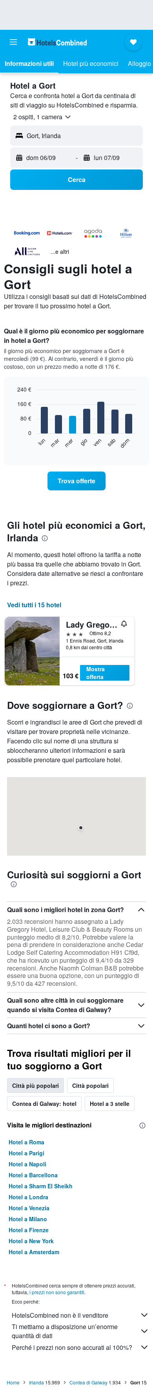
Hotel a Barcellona (33, 1175)
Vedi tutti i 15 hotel (34, 604)
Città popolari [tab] (90, 1085)
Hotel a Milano (28, 1219)
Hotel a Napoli (27, 1164)
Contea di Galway (88, 1382)
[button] (13, 42)
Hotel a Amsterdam (34, 1252)
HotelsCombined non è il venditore (60, 1315)
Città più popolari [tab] (35, 1085)
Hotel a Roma (26, 1142)
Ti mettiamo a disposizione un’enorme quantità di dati (65, 1331)
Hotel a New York (31, 1241)
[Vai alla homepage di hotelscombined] (57, 42)
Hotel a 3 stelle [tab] (109, 1103)
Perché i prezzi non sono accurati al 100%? (72, 1347)
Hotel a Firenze (29, 1230)
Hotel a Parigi (26, 1153)
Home (13, 1382)
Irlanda (36, 1382)
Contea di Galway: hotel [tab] (44, 1103)
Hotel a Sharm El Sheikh (41, 1186)
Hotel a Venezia (29, 1208)
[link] (76, 481)
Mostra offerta (95, 673)
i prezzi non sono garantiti (56, 1292)
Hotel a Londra (28, 1197)
